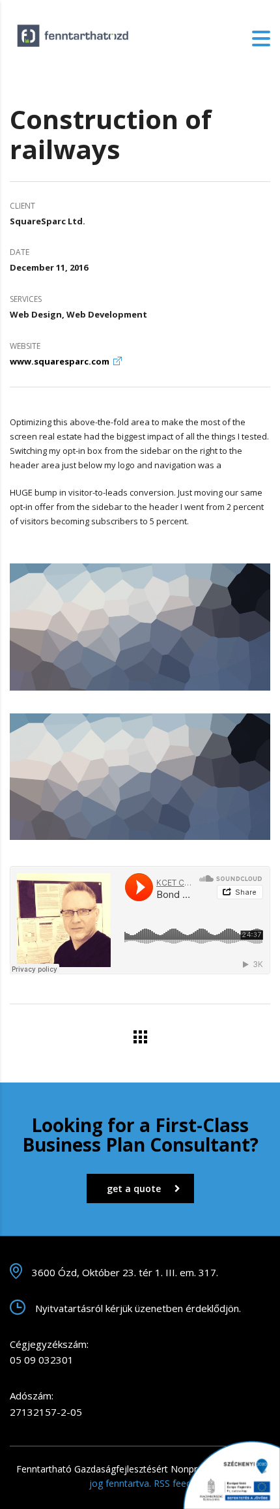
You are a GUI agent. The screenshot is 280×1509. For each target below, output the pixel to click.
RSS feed (172, 1483)
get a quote (134, 1188)
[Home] (75, 37)
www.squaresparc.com (59, 361)
